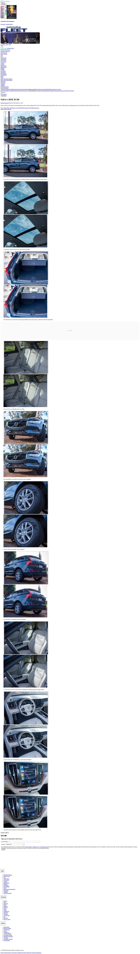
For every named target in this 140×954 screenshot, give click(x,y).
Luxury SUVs (16, 108)
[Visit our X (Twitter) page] (4, 836)
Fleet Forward (4, 52)
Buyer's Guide (57, 89)
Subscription (3, 90)
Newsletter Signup (40, 90)
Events (21, 90)
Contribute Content (62, 90)
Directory (52, 89)
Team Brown (17, 90)
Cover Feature (6, 1)
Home (2, 109)
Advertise (56, 90)
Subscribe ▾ (3, 4)
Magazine (9, 89)
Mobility (3, 68)
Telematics (3, 81)
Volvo (5, 108)
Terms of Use (10, 952)
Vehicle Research (5, 86)
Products (20, 89)
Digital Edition (9, 24)
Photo (23, 89)
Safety (2, 76)
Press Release (70, 90)
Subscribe (3, 24)
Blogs (12, 89)
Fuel (2, 55)
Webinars (36, 89)
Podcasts (40, 89)
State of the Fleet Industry (6, 79)
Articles (11, 1)
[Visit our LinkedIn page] (3, 836)
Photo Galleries (7, 109)
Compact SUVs (27, 108)
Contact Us (25, 90)
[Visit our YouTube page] (5, 836)
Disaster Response (5, 49)
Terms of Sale (16, 952)
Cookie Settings (32, 90)
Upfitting (3, 84)
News (5, 89)
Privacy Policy (4, 952)
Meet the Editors (10, 90)
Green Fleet (3, 60)
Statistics (16, 89)
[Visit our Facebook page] (1, 836)
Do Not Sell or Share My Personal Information (30, 952)
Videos (14, 1)
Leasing (2, 63)
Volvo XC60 (10, 108)
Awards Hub (45, 89)
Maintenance (3, 65)
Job (49, 89)
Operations (3, 71)
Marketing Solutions (49, 90)
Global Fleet (3, 58)
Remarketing (3, 73)
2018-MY (21, 108)
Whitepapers (31, 89)
